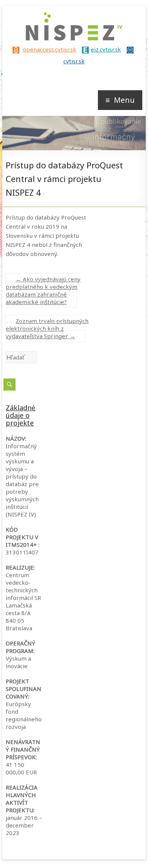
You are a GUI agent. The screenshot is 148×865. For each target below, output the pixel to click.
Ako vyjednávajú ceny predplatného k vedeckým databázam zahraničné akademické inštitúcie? (43, 290)
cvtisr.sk (74, 61)
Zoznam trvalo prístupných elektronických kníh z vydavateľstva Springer (47, 328)
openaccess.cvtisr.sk (49, 49)
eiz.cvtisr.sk (106, 49)
